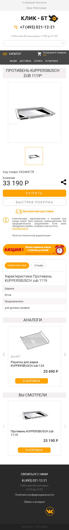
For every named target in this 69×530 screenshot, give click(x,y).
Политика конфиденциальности (34, 494)
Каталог (15, 54)
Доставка (25, 61)
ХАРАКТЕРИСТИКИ (17, 265)
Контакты (41, 2)
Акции (13, 61)
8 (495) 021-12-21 (34, 480)
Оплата (38, 61)
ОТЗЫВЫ (38, 265)
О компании (28, 2)
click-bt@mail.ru (20, 228)
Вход (29, 8)
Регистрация (40, 8)
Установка (51, 61)
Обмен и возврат (34, 501)
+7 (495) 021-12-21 (37, 27)
